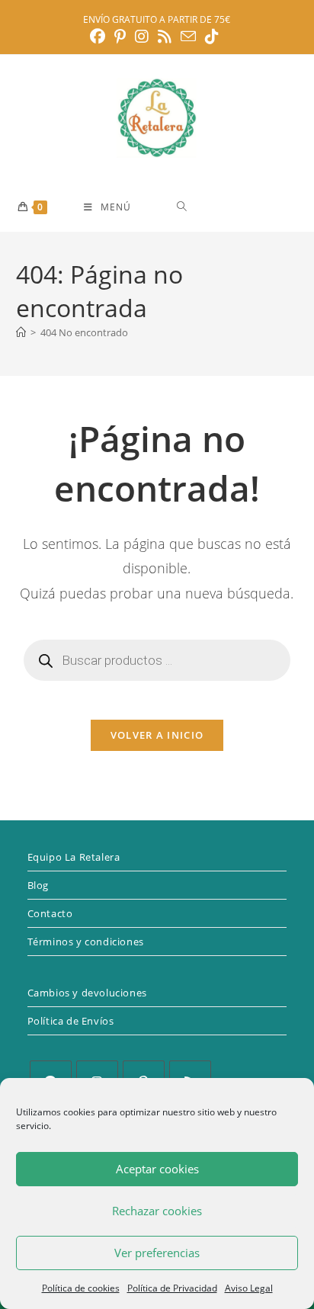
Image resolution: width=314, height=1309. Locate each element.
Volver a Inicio (157, 735)
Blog (38, 885)
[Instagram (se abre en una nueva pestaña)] (141, 36)
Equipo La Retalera (73, 857)
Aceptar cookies (157, 1168)
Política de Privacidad (172, 1288)
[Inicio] (21, 332)
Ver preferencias (157, 1252)
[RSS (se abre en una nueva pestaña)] (164, 36)
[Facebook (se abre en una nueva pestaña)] (100, 36)
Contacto (50, 913)
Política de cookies (81, 1288)
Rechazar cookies (157, 1210)
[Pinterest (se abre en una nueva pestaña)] (120, 36)
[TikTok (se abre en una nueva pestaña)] (211, 36)
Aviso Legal (249, 1288)
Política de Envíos (70, 1021)
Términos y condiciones (85, 941)
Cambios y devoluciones (87, 992)
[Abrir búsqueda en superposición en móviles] (236, 206)
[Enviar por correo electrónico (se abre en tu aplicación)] (188, 36)
